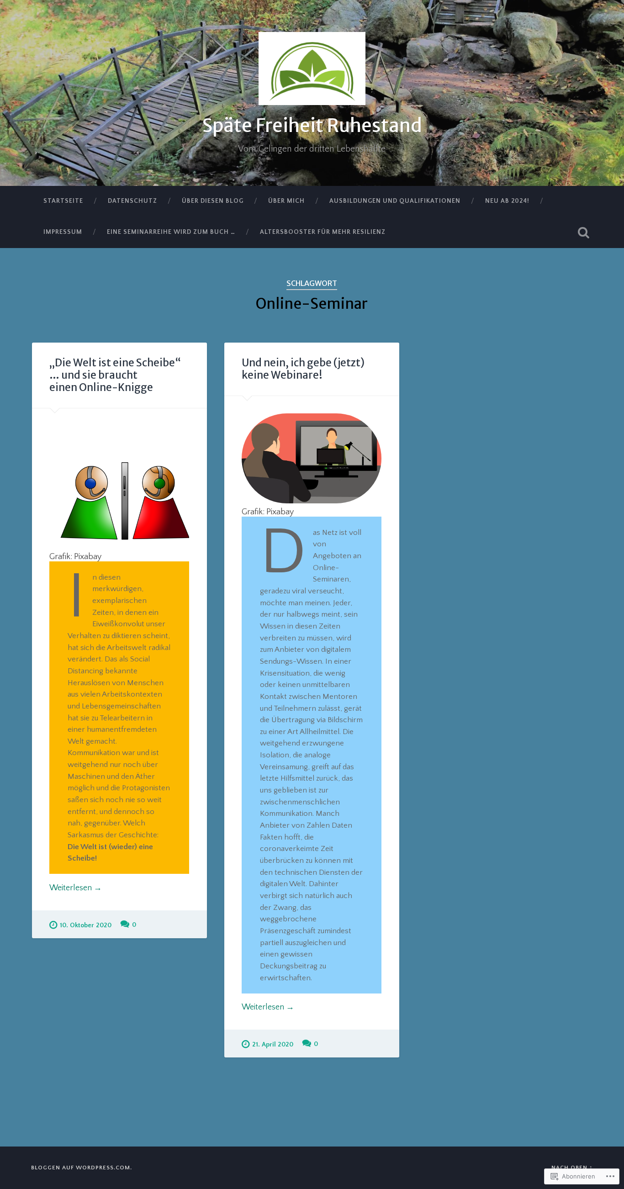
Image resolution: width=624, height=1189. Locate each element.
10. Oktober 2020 (85, 925)
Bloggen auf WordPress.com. (81, 1167)
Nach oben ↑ (572, 1167)
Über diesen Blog (212, 201)
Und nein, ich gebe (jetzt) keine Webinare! (303, 368)
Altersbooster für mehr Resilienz (323, 232)
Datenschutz (132, 201)
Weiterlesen (75, 888)
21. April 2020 (272, 1044)
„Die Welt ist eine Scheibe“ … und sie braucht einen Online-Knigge (115, 375)
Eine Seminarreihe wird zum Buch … (171, 232)
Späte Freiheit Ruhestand (312, 125)
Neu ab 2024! (507, 201)
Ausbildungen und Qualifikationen (394, 201)
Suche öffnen (584, 232)
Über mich (286, 201)
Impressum (62, 232)
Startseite (63, 201)
